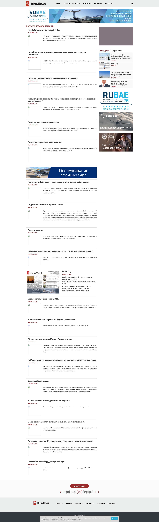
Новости (66, 4)
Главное (57, 4)
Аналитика (87, 4)
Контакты (109, 4)
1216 (91, 492)
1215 (85, 492)
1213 (73, 492)
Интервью (76, 4)
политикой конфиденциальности (71, 520)
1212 (68, 492)
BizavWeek (98, 4)
